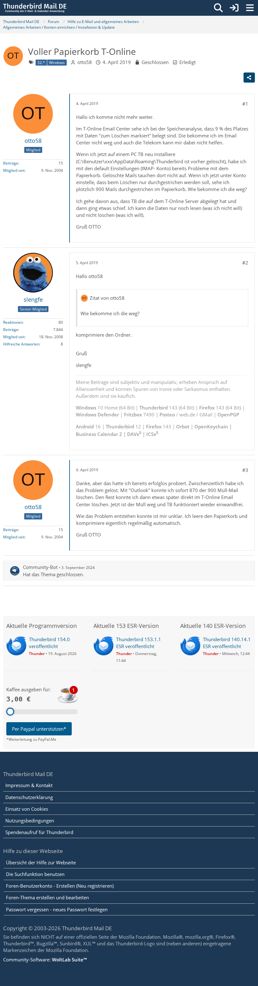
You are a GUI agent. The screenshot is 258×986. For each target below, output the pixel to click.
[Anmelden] (234, 8)
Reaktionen (13, 322)
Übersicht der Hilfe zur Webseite (41, 862)
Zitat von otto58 (107, 298)
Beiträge (10, 163)
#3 (245, 470)
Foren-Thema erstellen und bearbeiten (47, 897)
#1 (245, 104)
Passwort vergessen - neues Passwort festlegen (57, 909)
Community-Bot (40, 567)
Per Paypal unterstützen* (39, 729)
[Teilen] (249, 77)
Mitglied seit (14, 170)
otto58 (84, 62)
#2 (245, 262)
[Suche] (218, 8)
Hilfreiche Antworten (21, 344)
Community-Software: (45, 959)
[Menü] (250, 8)
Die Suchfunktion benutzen (35, 874)
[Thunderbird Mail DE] (35, 8)
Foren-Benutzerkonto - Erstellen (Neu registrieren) (60, 886)
